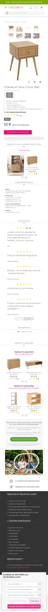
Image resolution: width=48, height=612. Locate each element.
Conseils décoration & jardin (19, 548)
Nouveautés (13, 539)
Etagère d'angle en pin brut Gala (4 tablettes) (13, 408)
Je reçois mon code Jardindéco (24, 439)
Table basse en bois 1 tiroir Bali (34, 373)
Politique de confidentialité (19, 515)
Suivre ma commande (17, 501)
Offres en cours (15, 530)
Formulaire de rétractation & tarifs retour (25, 507)
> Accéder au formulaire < (18, 567)
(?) (22, 584)
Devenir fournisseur (16, 551)
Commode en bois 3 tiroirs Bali (32, 168)
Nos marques (14, 542)
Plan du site (13, 553)
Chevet (23, 22)
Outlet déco (13, 536)
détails (6, 579)
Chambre (15, 22)
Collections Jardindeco (17, 545)
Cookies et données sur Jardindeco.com (15, 575)
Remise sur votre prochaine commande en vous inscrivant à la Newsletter (24, 423)
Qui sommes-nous (16, 528)
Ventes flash (13, 533)
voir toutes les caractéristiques (16, 112)
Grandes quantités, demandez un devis (24, 512)
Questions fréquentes (17, 504)
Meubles (7, 22)
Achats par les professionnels (20, 510)
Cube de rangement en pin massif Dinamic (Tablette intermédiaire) (34, 409)
